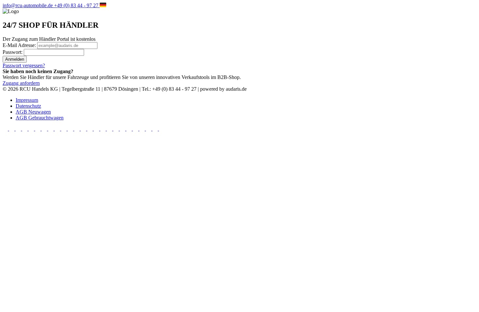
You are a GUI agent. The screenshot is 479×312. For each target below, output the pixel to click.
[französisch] (19, 129)
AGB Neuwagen (33, 112)
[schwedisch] (77, 129)
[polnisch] (38, 129)
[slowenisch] (64, 129)
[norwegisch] (161, 129)
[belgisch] (90, 129)
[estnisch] (116, 129)
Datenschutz (28, 106)
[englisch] (12, 129)
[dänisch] (110, 129)
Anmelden (14, 59)
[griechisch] (129, 129)
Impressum (27, 100)
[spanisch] (25, 129)
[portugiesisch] (149, 129)
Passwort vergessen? (24, 65)
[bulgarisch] (97, 129)
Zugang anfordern (21, 83)
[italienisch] (45, 129)
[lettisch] (136, 129)
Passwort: (13, 52)
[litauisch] (142, 129)
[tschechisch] (51, 129)
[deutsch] (6, 129)
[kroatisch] (103, 129)
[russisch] (84, 129)
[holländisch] (32, 129)
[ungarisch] (58, 129)
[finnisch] (123, 129)
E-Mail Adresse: (20, 45)
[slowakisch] (155, 129)
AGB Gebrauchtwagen (40, 117)
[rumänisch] (71, 129)
